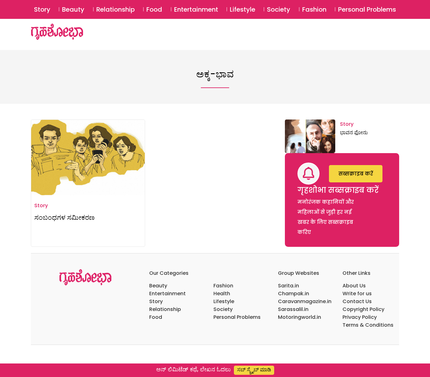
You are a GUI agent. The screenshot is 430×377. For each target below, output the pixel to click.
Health (221, 293)
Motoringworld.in (299, 317)
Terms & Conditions (367, 325)
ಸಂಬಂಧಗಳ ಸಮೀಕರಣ (64, 217)
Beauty (73, 9)
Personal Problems (367, 9)
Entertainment (196, 9)
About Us (354, 285)
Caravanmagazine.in (304, 301)
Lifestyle (242, 9)
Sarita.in (288, 285)
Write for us (357, 293)
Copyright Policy (363, 309)
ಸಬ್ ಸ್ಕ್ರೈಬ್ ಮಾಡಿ (254, 369)
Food (154, 9)
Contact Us (357, 301)
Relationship (115, 9)
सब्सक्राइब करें (355, 173)
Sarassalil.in (293, 309)
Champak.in (293, 293)
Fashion (314, 9)
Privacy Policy (359, 317)
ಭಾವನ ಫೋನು (354, 132)
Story (42, 9)
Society (278, 9)
